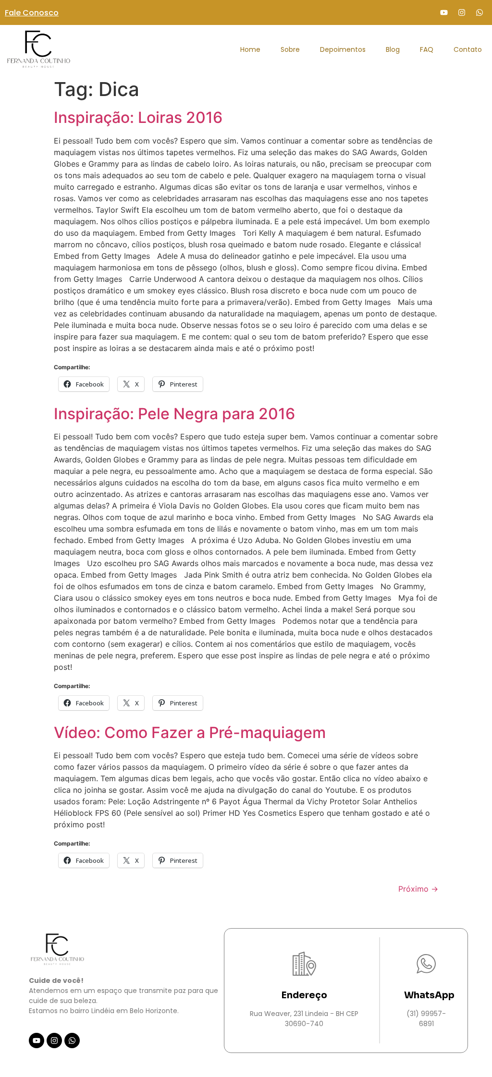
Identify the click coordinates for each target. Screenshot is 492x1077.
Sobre (290, 49)
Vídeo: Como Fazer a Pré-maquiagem (190, 732)
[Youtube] (444, 12)
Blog (393, 49)
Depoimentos (343, 49)
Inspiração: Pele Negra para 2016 (174, 413)
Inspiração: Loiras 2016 (138, 117)
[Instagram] (461, 12)
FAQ (426, 49)
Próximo (418, 889)
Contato (468, 49)
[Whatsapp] (479, 12)
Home (250, 49)
